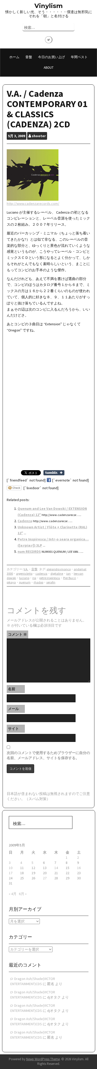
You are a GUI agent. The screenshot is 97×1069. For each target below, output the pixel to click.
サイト (13, 728)
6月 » (23, 893)
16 (79, 867)
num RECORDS (29, 551)
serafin (50, 582)
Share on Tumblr (53, 472)
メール (13, 708)
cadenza (41, 573)
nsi (34, 578)
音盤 (28, 57)
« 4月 (13, 893)
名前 (11, 689)
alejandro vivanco (59, 569)
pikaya (11, 582)
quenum (25, 582)
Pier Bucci (69, 578)
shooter (39, 136)
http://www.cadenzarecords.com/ (33, 203)
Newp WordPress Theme (43, 1059)
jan (68, 573)
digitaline (56, 573)
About (49, 67)
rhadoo (38, 582)
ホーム (14, 57)
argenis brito (24, 573)
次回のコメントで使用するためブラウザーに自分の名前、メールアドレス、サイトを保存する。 (48, 755)
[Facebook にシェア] (49, 480)
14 (56, 867)
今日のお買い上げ (51, 57)
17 (10, 873)
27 (45, 878)
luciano (24, 578)
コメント (17, 634)
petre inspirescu (49, 578)
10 (10, 867)
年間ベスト (79, 57)
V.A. (26, 569)
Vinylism (48, 6)
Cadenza (25, 521)
